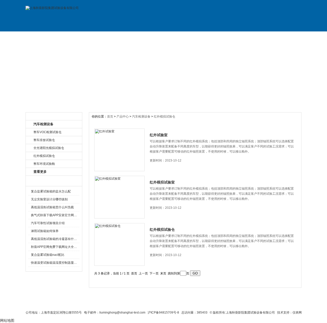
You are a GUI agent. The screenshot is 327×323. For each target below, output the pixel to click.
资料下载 (181, 36)
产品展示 (112, 36)
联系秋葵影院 (151, 303)
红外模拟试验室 (162, 182)
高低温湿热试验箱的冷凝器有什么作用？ (58, 239)
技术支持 (215, 36)
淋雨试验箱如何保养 (45, 231)
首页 (110, 116)
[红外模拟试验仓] (119, 244)
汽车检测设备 (141, 116)
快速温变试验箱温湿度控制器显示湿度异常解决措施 (66, 262)
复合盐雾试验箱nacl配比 (47, 255)
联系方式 (250, 36)
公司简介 (77, 36)
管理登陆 (233, 303)
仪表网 (297, 312)
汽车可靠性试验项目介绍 (48, 223)
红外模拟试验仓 (164, 116)
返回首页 (213, 303)
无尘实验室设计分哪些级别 (49, 199)
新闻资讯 (146, 36)
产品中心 (123, 116)
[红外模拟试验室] (119, 197)
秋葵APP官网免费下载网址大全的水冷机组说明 (63, 247)
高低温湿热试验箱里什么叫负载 (52, 207)
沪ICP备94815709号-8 (163, 312)
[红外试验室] (119, 150)
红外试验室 (159, 135)
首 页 (43, 36)
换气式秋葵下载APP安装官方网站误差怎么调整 (63, 215)
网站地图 (193, 303)
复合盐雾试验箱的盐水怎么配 (51, 191)
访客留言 (284, 36)
